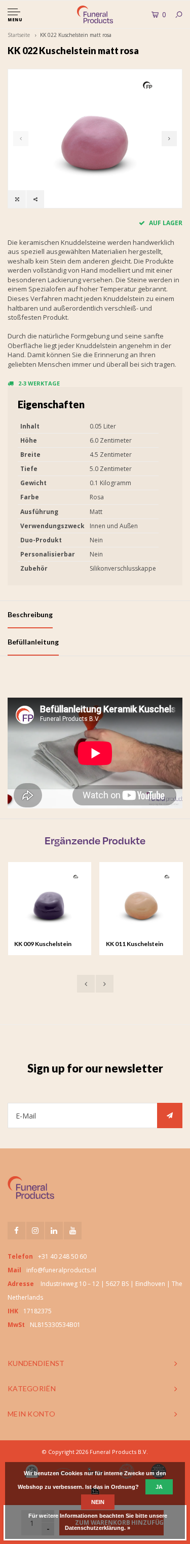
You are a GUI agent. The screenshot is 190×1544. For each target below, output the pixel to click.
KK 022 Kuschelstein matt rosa (75, 34)
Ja (159, 1487)
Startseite (19, 34)
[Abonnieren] (169, 1115)
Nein (97, 1502)
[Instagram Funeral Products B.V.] (35, 1230)
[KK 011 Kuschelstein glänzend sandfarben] (101, 903)
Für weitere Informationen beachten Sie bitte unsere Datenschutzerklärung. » (97, 1522)
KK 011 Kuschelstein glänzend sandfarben (95, 944)
